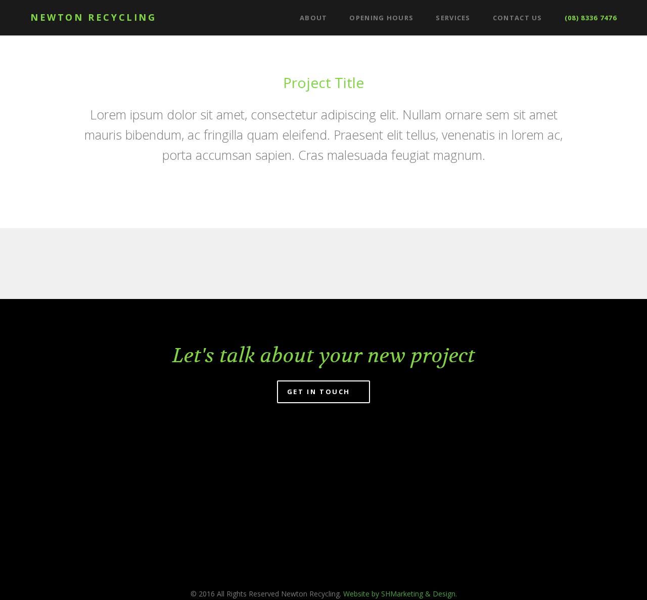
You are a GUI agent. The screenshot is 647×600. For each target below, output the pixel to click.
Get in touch (320, 391)
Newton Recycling (93, 17)
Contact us (517, 17)
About (314, 17)
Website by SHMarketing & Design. (400, 593)
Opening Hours (381, 17)
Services (453, 17)
